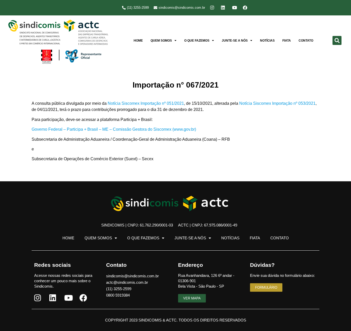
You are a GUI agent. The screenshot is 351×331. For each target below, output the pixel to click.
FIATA (286, 40)
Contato (306, 40)
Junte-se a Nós (235, 40)
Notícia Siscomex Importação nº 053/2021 (277, 103)
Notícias (267, 40)
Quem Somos (161, 40)
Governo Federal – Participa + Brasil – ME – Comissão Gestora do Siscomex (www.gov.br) (114, 129)
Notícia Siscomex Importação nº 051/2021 (146, 103)
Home (138, 40)
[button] (336, 40)
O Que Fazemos (196, 40)
